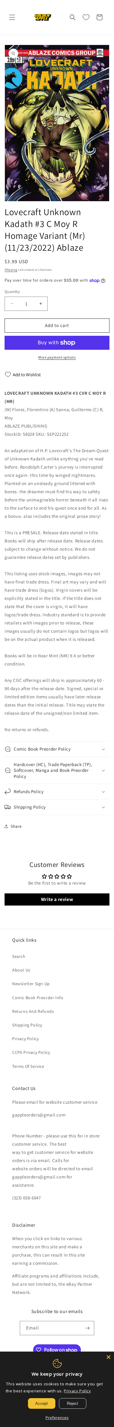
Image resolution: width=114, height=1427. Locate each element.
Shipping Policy (27, 1025)
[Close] (108, 1357)
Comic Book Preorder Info (37, 997)
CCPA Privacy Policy (31, 1052)
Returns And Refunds (33, 1011)
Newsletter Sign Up (31, 983)
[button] (12, 17)
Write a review (57, 899)
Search (19, 956)
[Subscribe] (87, 1328)
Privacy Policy (25, 1038)
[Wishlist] (86, 17)
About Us (21, 970)
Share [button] (16, 826)
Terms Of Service (28, 1066)
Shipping (11, 270)
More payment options (57, 357)
